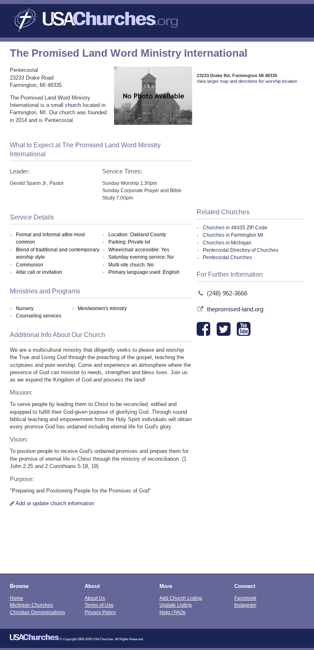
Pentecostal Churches (227, 257)
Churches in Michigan (227, 243)
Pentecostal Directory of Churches (240, 250)
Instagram (245, 605)
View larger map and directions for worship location (247, 81)
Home (16, 598)
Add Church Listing (180, 598)
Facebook (245, 598)
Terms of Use (99, 605)
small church (66, 105)
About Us (95, 598)
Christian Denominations (37, 612)
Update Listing (175, 605)
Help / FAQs (172, 612)
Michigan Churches (31, 605)
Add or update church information (55, 503)
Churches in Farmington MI (233, 235)
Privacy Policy (100, 612)
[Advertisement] (250, 146)
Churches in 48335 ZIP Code (235, 228)
